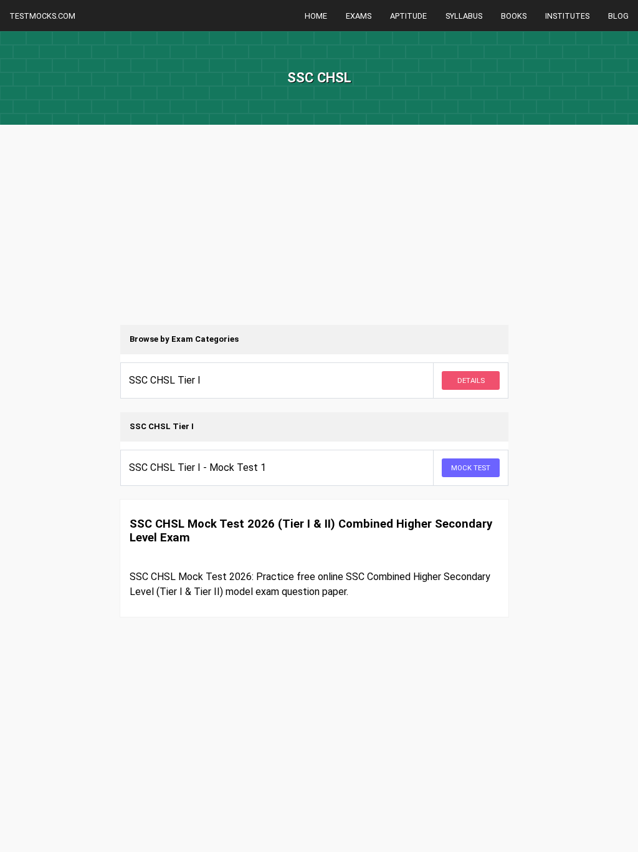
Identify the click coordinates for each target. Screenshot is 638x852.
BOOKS (513, 16)
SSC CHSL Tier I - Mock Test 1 (197, 467)
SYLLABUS (463, 16)
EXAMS (358, 16)
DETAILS (471, 380)
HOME (316, 16)
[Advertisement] (319, 237)
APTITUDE (408, 16)
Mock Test (470, 467)
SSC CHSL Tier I (165, 380)
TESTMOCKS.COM (42, 16)
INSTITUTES (567, 16)
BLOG (618, 16)
